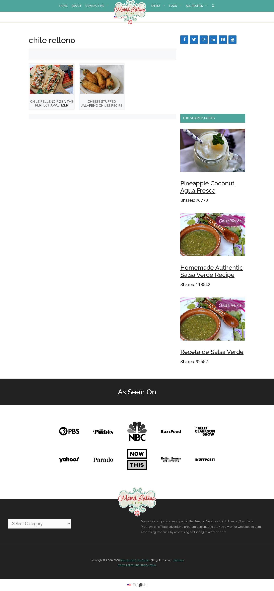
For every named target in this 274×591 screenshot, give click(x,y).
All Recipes (194, 5)
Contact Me (94, 5)
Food (173, 5)
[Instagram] (204, 39)
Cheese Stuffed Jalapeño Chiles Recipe (101, 103)
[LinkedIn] (213, 39)
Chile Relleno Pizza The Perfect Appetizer (51, 103)
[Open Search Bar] (213, 6)
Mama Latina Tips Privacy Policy (137, 564)
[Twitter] (194, 39)
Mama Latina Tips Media (134, 560)
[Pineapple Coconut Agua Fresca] (212, 152)
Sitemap (179, 560)
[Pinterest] (223, 39)
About (76, 5)
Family (155, 5)
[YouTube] (232, 39)
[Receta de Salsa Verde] (212, 320)
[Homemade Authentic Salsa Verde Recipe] (212, 236)
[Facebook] (184, 39)
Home (63, 5)
